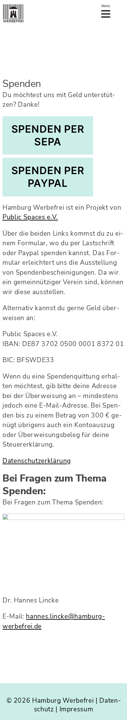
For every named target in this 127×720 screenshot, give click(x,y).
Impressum (76, 709)
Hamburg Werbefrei (63, 700)
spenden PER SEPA (47, 135)
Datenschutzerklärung (36, 460)
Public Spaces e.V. (30, 217)
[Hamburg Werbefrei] (12, 12)
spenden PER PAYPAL (47, 176)
